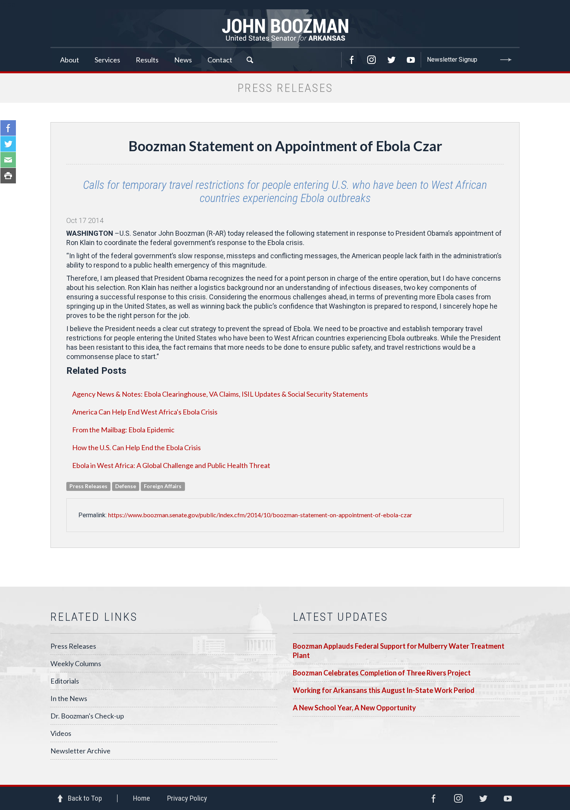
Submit (506, 59)
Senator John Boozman (285, 28)
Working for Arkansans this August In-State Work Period (384, 690)
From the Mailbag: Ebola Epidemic (123, 429)
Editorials (64, 681)
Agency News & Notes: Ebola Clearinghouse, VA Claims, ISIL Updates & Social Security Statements (220, 394)
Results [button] (147, 59)
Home (141, 798)
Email (8, 160)
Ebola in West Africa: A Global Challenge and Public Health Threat (171, 465)
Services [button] (107, 59)
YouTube (411, 59)
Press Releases (73, 646)
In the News (68, 698)
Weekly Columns (75, 663)
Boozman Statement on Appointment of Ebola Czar (285, 145)
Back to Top (85, 798)
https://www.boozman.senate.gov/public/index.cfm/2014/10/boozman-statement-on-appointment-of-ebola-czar (260, 514)
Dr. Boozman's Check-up (87, 716)
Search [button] (249, 59)
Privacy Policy (187, 798)
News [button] (183, 59)
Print (8, 175)
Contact (219, 59)
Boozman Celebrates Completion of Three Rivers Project (382, 672)
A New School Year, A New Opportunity (354, 707)
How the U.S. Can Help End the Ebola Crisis (136, 447)
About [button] (69, 59)
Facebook (351, 59)
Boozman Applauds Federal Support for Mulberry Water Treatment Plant (398, 651)
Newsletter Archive (80, 750)
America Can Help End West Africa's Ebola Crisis (145, 412)
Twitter (391, 59)
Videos (60, 733)
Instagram (371, 59)
